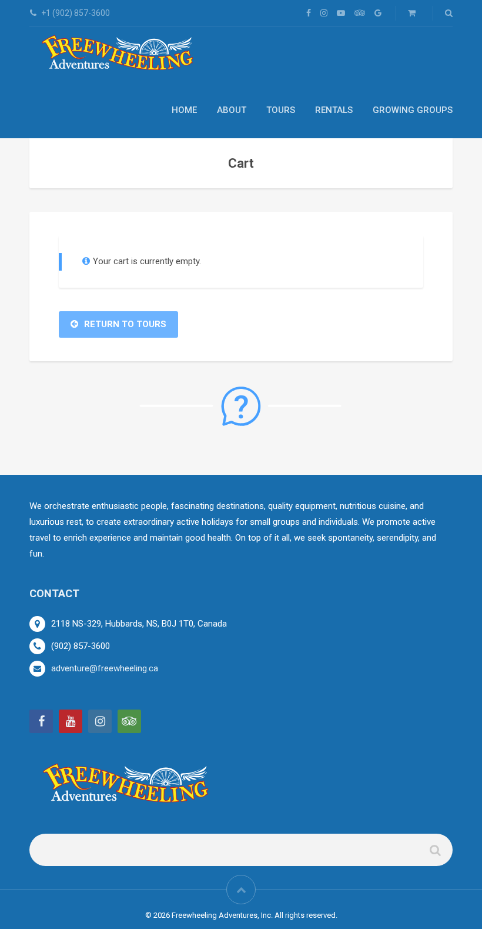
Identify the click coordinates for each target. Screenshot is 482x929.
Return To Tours (125, 324)
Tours (280, 110)
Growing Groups (413, 110)
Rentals (334, 110)
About (231, 110)
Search (434, 854)
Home (184, 110)
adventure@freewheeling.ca (104, 668)
